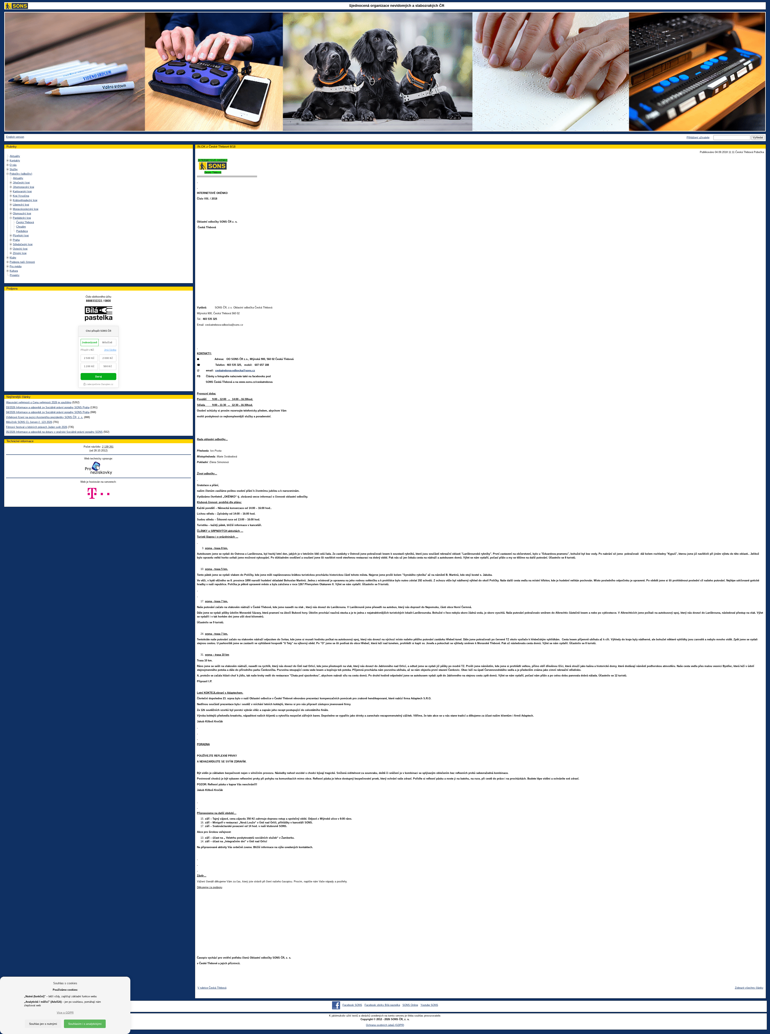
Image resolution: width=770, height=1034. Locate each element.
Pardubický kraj (22, 217)
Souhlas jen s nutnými (43, 1023)
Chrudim (21, 226)
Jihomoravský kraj (23, 187)
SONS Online (410, 1005)
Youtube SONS (429, 1005)
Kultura (14, 270)
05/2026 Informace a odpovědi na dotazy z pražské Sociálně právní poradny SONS (54, 431)
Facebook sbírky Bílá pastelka (382, 1005)
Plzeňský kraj (21, 235)
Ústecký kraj (20, 248)
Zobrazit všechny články (749, 987)
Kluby (13, 257)
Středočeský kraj (22, 244)
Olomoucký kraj (22, 213)
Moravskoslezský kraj (25, 209)
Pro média (15, 266)
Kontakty (15, 160)
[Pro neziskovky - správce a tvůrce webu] (98, 467)
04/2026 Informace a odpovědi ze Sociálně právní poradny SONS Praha (47, 412)
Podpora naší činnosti (22, 262)
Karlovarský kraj (22, 191)
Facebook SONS (352, 1005)
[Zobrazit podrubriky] (7, 160)
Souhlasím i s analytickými (84, 1023)
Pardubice (22, 231)
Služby (14, 169)
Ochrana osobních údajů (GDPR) (385, 1025)
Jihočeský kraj (21, 182)
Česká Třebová (25, 222)
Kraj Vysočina (21, 195)
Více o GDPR (65, 1012)
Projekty (14, 275)
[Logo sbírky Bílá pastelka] (98, 314)
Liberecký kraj (21, 204)
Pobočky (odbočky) (21, 173)
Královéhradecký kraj (25, 200)
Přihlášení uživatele (698, 137)
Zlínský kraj (19, 253)
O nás (13, 164)
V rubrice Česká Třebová (212, 987)
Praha (16, 239)
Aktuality (15, 156)
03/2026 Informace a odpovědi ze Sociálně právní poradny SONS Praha (47, 407)
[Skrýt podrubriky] (7, 173)
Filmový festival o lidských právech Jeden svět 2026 (36, 427)
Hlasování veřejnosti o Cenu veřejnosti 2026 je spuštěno (38, 402)
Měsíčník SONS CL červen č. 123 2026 (29, 422)
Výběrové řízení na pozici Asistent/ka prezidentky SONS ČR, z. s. (44, 417)
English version (15, 136)
